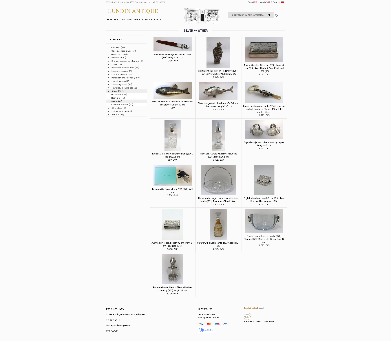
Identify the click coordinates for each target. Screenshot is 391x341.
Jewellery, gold (119, 81)
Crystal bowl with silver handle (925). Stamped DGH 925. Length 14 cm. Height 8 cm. (264, 239)
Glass (114, 64)
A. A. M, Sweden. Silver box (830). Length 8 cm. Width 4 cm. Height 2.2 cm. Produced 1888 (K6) (264, 68)
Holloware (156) (119, 94)
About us (138, 20)
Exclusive (115, 47)
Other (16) (116, 101)
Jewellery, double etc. (122, 87)
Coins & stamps (119, 74)
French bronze (118, 54)
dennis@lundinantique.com (118, 325)
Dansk (251, 2)
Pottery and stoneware (122, 67)
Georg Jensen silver (121, 50)
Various (115, 114)
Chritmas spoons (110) (122, 104)
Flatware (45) (118, 97)
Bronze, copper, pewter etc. (125, 61)
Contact (158, 20)
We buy (148, 20)
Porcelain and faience (122, 77)
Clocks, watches (119, 111)
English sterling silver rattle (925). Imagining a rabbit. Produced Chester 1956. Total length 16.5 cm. (264, 109)
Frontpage (112, 20)
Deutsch (277, 2)
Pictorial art (117, 57)
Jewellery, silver (119, 84)
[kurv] (276, 15)
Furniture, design (119, 71)
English (263, 2)
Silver (114, 91)
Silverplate (116, 108)
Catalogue (126, 20)
